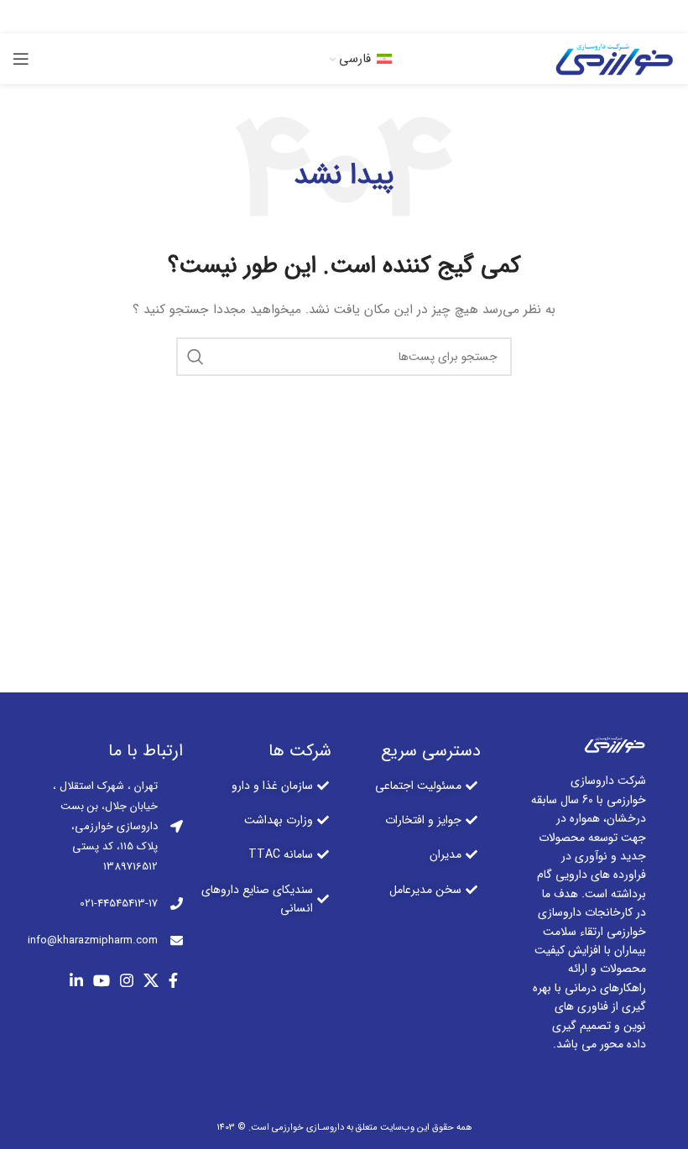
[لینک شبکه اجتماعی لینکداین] (297, 16)
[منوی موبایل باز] (21, 59)
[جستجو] (195, 356)
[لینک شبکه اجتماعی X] (371, 16)
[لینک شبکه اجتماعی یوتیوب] (322, 16)
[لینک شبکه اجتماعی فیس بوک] (394, 16)
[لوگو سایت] (612, 58)
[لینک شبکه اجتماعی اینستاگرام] (347, 16)
